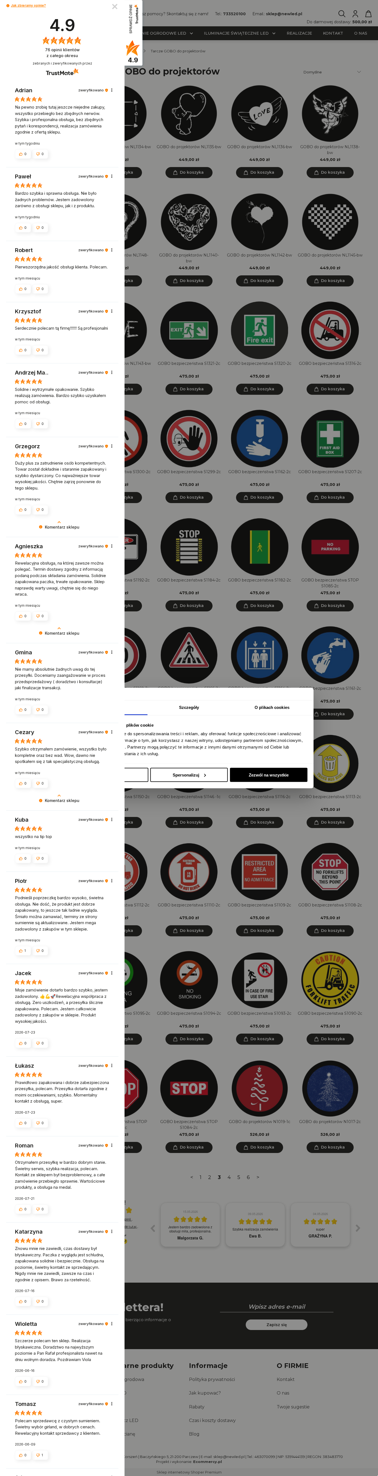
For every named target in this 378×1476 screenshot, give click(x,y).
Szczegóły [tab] (189, 707)
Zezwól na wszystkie (269, 774)
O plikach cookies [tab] (272, 707)
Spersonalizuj (186, 774)
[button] (8, 5)
